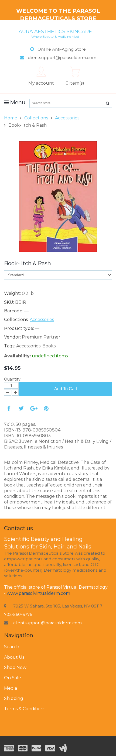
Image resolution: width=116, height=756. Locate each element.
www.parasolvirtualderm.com (38, 593)
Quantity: (12, 379)
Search (11, 646)
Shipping (13, 698)
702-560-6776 (18, 614)
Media (10, 688)
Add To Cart (65, 388)
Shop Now (15, 667)
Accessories (67, 117)
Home (10, 117)
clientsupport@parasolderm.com (47, 622)
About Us (14, 657)
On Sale (12, 677)
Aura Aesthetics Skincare (55, 33)
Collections (36, 117)
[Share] (9, 408)
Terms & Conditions (24, 708)
